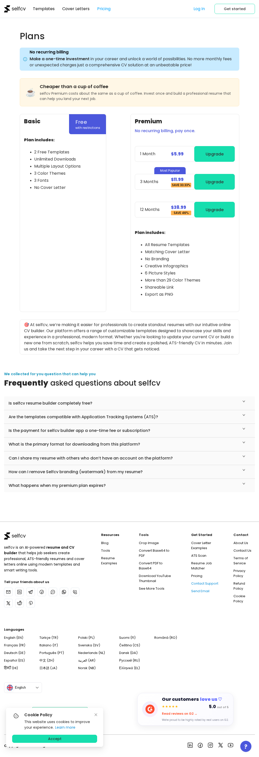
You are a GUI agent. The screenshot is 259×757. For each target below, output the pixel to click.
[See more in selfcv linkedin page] (190, 745)
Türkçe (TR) (48, 638)
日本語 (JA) (48, 668)
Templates (44, 9)
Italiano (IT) (48, 645)
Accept (54, 738)
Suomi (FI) (127, 638)
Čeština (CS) (129, 645)
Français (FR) (14, 645)
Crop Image (149, 543)
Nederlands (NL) (91, 653)
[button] (129, 403)
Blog (105, 543)
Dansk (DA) (128, 653)
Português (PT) (51, 653)
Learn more (65, 727)
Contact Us (242, 550)
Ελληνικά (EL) (129, 668)
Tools (105, 550)
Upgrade (215, 154)
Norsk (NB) (87, 668)
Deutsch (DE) (14, 653)
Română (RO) (165, 638)
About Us (240, 543)
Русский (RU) (129, 660)
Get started (235, 8)
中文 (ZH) (46, 660)
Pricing (104, 9)
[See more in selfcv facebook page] (200, 745)
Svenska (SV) (89, 645)
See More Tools (151, 588)
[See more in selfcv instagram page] (210, 745)
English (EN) (13, 638)
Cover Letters (76, 9)
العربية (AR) (86, 660)
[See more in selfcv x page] (221, 745)
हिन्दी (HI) (11, 668)
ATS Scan (198, 555)
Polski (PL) (86, 638)
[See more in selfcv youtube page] (231, 745)
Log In (199, 9)
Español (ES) (14, 660)
